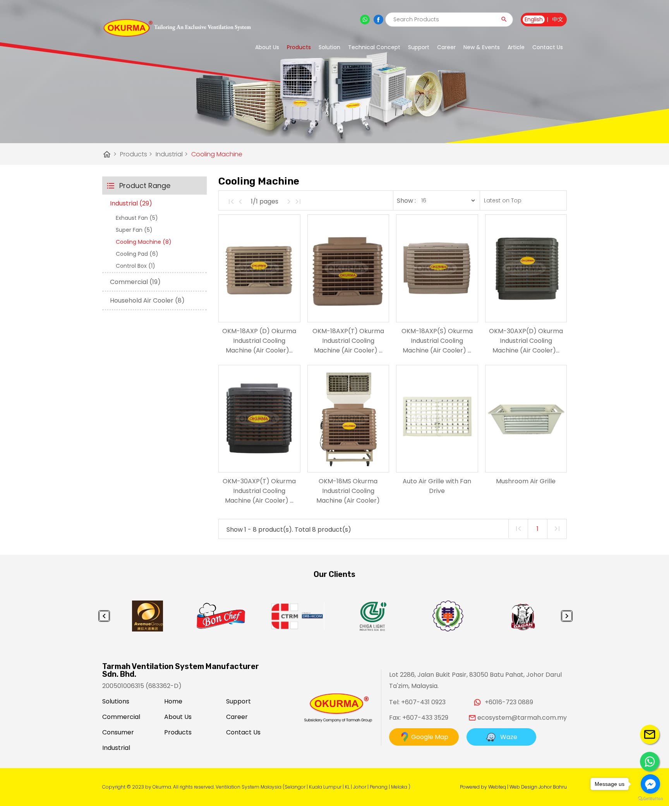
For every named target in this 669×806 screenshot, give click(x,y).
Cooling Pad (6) (137, 254)
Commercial (121, 716)
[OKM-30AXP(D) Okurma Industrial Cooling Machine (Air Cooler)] (526, 268)
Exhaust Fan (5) (137, 218)
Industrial (172, 154)
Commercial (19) (135, 281)
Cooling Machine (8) (144, 242)
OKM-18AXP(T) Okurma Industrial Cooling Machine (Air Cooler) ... (348, 341)
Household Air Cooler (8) (147, 300)
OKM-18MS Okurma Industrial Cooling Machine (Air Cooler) (348, 491)
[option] (147, 616)
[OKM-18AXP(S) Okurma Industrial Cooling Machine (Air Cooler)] (437, 268)
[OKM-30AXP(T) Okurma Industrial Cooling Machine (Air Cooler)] (259, 418)
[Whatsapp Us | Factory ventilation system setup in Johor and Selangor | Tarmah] (649, 761)
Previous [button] (104, 616)
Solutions (115, 701)
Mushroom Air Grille (526, 481)
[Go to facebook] (650, 784)
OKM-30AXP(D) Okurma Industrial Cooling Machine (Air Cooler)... (526, 341)
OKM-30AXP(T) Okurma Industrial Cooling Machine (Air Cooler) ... (259, 491)
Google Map (429, 736)
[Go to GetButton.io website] (650, 798)
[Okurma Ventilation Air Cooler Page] (378, 19)
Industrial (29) (131, 203)
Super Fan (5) (134, 230)
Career (446, 47)
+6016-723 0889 (509, 702)
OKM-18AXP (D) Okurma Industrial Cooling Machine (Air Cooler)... (259, 341)
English (534, 19)
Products (299, 47)
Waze (506, 736)
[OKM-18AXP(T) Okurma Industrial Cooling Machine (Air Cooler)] (348, 268)
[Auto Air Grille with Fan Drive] (437, 418)
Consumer (118, 732)
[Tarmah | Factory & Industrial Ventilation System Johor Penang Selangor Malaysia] (176, 27)
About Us (267, 47)
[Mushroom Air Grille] (526, 418)
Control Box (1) (135, 266)
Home (173, 701)
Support (238, 701)
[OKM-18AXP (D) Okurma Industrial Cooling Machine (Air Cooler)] (259, 268)
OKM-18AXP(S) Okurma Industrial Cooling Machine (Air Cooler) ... (437, 341)
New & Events (481, 47)
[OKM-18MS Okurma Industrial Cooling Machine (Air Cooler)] (348, 418)
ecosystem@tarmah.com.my (522, 717)
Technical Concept (374, 47)
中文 (557, 19)
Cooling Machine (216, 154)
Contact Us (547, 47)
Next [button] (567, 616)
